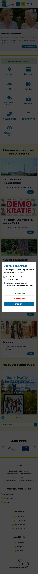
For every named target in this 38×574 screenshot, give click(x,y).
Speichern (19, 304)
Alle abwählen (19, 299)
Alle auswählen (19, 294)
